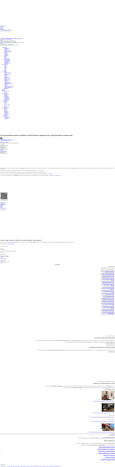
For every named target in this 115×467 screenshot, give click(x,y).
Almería (5, 65)
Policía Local (58, 175)
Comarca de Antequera (7, 50)
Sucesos (5, 108)
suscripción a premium (11, 243)
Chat (1, 39)
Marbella (5, 56)
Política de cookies (45, 466)
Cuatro (1, 206)
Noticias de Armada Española (108, 459)
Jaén (5, 69)
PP (4, 105)
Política (3, 100)
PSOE (5, 106)
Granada (5, 67)
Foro (3, 39)
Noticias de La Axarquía (109, 455)
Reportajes (5, 116)
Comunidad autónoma (3, 208)
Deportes (3, 90)
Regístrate (1, 28)
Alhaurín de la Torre (7, 48)
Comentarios (6, 142)
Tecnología (5, 113)
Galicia (5, 81)
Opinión (3, 115)
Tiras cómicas (6, 118)
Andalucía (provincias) (7, 72)
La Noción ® (2, 466)
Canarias (5, 75)
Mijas (5, 57)
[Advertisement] (27, 6)
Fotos (13, 42)
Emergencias (2, 203)
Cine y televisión (6, 114)
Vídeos (15, 42)
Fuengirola (5, 53)
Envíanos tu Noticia (22, 466)
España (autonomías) (7, 87)
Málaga (3, 47)
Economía (3, 89)
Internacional (6, 88)
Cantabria (5, 76)
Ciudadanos (6, 101)
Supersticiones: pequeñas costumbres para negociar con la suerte (108, 296)
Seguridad (3, 93)
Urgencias (1, 205)
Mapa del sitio (13, 466)
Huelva (5, 68)
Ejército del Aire (6, 99)
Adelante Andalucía (7, 104)
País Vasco (5, 84)
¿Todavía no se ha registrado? (4, 256)
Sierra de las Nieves (7, 61)
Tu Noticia (18, 42)
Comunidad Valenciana (7, 79)
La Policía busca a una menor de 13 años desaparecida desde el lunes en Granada (108, 276)
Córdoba (5, 66)
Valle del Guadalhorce (7, 62)
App (5, 39)
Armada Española (6, 98)
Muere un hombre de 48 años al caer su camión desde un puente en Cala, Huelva (108, 291)
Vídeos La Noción (3, 42)
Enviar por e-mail (2, 150)
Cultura (5, 92)
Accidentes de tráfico (3, 204)
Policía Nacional (6, 96)
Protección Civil (6, 94)
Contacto (27, 466)
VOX (5, 103)
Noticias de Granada (110, 457)
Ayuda (9, 466)
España (3, 71)
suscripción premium (14, 242)
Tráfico (1, 207)
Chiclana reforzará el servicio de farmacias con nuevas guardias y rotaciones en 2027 (108, 282)
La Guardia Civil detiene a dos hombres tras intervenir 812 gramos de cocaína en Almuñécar (108, 285)
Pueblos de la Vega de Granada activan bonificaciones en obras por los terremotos (108, 301)
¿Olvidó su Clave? (3, 258)
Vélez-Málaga (6, 63)
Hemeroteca (22, 42)
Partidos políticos (6, 107)
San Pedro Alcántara (9, 42)
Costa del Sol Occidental (7, 51)
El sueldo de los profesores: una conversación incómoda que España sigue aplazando (108, 279)
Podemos (5, 102)
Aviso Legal (30, 466)
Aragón (5, 73)
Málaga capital (6, 55)
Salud (5, 109)
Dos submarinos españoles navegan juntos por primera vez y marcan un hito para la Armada (107, 313)
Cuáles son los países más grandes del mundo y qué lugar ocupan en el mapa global (107, 288)
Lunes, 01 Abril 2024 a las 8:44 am (5, 140)
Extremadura (6, 80)
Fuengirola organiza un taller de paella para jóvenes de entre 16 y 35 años (108, 294)
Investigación (6, 111)
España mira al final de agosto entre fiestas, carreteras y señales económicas (107, 274)
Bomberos (5, 95)
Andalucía (3, 64)
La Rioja (5, 85)
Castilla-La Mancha (7, 78)
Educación (5, 110)
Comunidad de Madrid (7, 82)
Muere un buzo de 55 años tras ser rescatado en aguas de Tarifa (109, 271)
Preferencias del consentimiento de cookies (55, 466)
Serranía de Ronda (7, 60)
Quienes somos (17, 466)
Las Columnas (6, 117)
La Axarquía (6, 54)
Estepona (5, 52)
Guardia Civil (6, 97)
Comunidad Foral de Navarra (8, 83)
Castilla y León (6, 77)
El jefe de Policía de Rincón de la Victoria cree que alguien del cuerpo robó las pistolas (107, 299)
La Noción (1, 38)
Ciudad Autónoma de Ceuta (8, 86)
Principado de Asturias (7, 74)
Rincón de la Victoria (7, 58)
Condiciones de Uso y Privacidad (37, 466)
